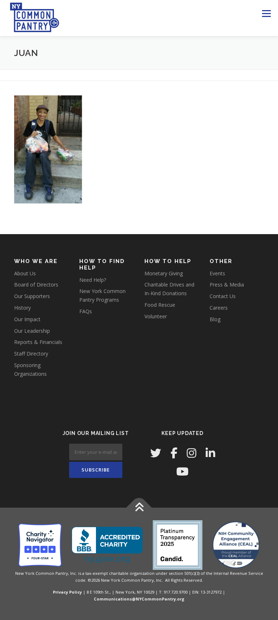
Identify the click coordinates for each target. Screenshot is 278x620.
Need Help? (92, 279)
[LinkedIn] (210, 452)
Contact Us (223, 296)
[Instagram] (191, 452)
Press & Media (227, 284)
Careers (219, 307)
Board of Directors (36, 284)
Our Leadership (32, 330)
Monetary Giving (163, 273)
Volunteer (155, 316)
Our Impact (27, 319)
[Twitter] (155, 452)
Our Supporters (32, 296)
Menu (266, 13)
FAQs (85, 311)
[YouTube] (182, 471)
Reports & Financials (38, 342)
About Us (25, 273)
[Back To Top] (139, 507)
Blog (215, 319)
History (22, 307)
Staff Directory (31, 353)
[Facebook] (173, 452)
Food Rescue (159, 304)
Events (217, 273)
